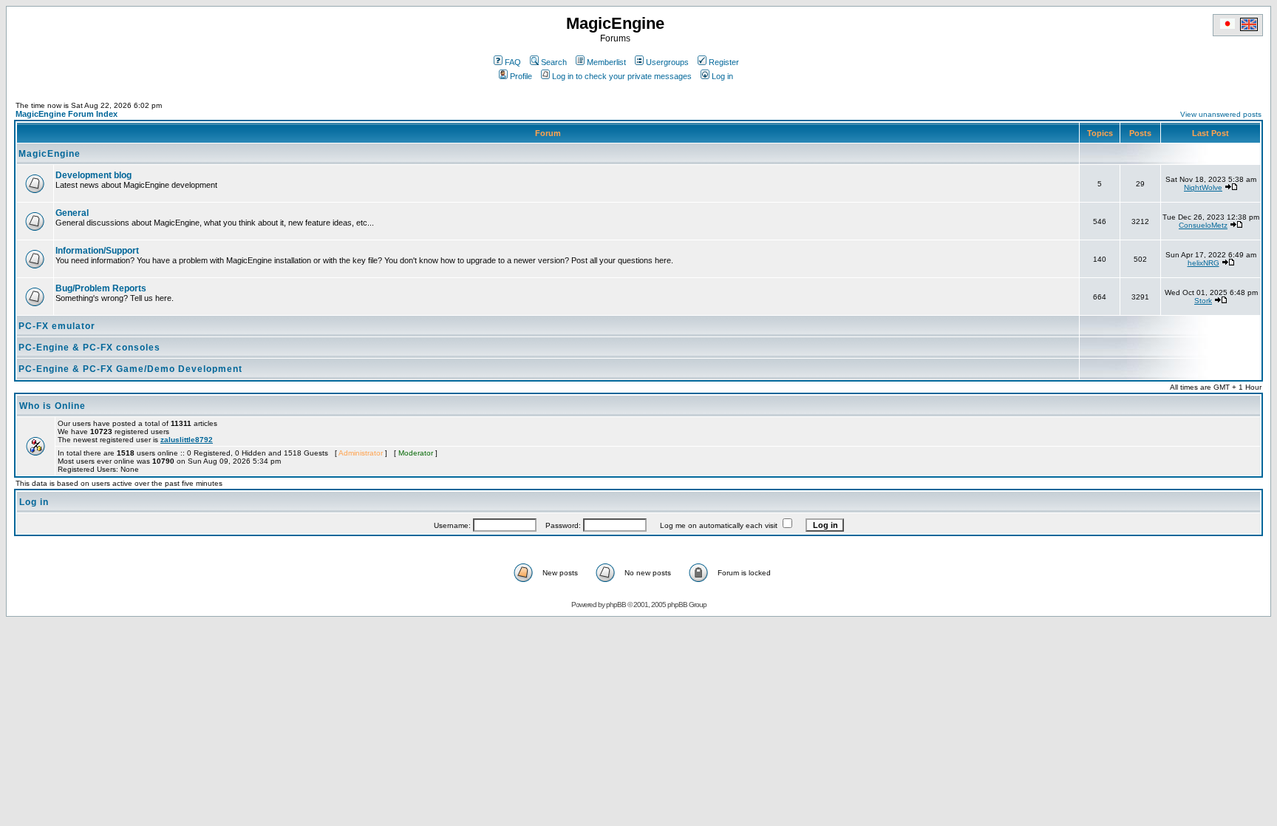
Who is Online (52, 406)
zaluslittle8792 (186, 440)
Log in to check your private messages (622, 76)
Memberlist (606, 62)
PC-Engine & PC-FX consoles (89, 347)
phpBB (616, 604)
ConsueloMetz (1203, 225)
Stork (1203, 301)
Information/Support (97, 251)
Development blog (93, 175)
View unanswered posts (1220, 114)
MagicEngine (49, 154)
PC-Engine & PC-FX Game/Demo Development (130, 369)
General (72, 213)
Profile (521, 76)
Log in (722, 76)
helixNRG (1203, 263)
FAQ (513, 62)
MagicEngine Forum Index (67, 113)
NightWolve (1203, 187)
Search (554, 62)
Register (724, 62)
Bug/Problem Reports (100, 288)
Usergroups (667, 62)
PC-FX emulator (56, 326)
